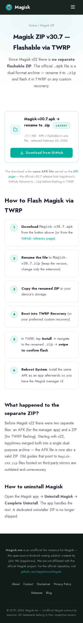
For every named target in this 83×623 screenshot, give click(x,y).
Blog (49, 593)
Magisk (22, 7)
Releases (36, 593)
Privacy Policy (62, 584)
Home (33, 25)
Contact (28, 584)
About (16, 584)
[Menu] (72, 7)
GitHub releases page (37, 238)
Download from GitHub (44, 152)
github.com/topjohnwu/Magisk (41, 571)
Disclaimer (43, 584)
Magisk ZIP (47, 25)
